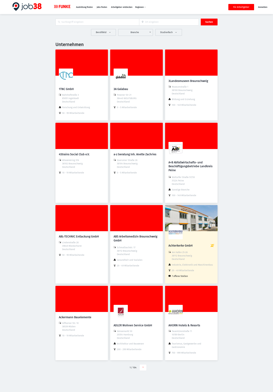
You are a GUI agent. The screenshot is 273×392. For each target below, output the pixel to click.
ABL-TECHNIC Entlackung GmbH (79, 236)
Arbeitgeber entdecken (121, 7)
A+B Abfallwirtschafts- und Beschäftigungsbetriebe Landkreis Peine (190, 166)
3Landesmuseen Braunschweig (188, 81)
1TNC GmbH (66, 89)
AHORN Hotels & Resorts (184, 325)
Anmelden (262, 7)
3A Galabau (121, 89)
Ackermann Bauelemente (75, 317)
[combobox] (97, 22)
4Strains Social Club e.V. (74, 154)
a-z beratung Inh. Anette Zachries (135, 154)
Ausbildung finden (84, 7)
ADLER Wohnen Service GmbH (133, 325)
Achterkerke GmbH (180, 245)
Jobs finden (102, 7)
